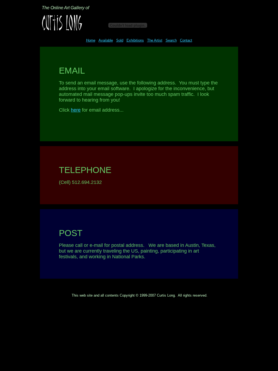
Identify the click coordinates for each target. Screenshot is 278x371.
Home (90, 40)
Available (106, 40)
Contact (186, 40)
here (76, 110)
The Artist (154, 40)
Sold (119, 40)
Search (171, 40)
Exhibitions (135, 40)
